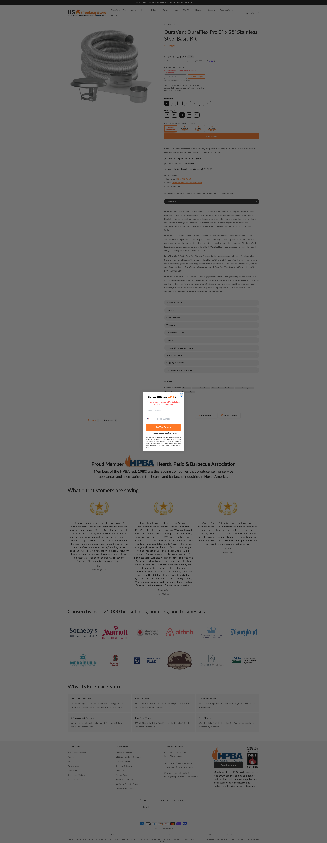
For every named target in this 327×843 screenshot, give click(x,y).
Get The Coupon (164, 427)
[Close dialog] (181, 395)
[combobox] (150, 419)
